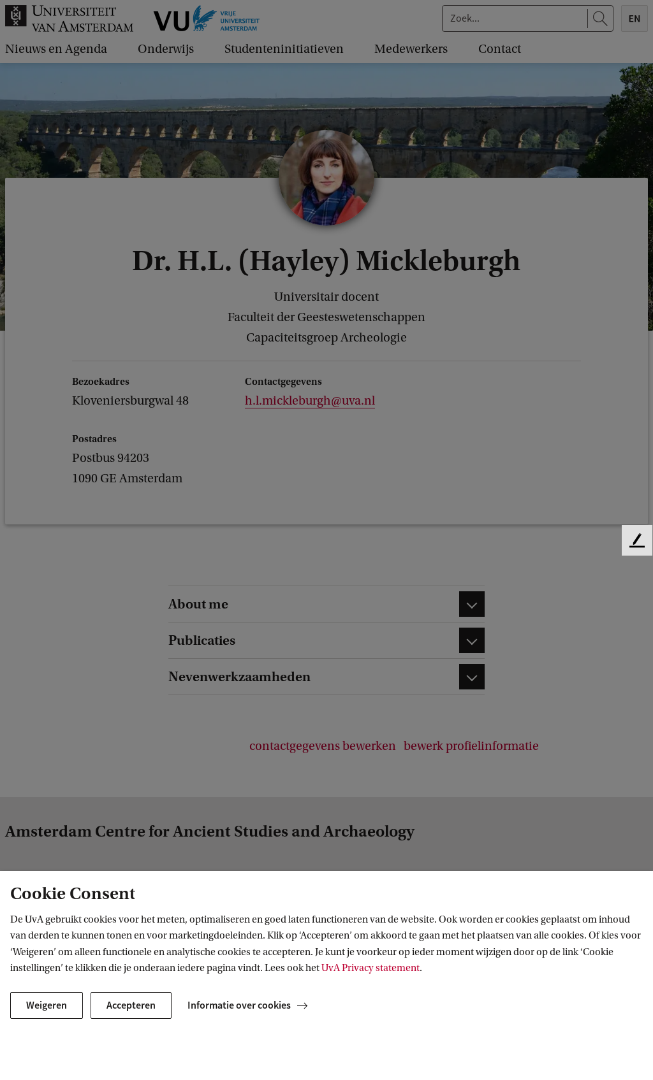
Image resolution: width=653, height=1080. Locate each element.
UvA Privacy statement (370, 968)
